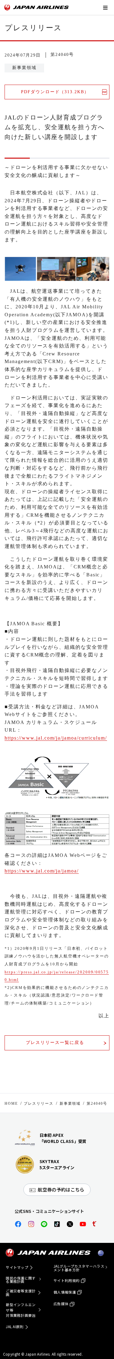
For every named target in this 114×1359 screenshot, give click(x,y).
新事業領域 (70, 1103)
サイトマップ (17, 1267)
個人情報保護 (65, 1292)
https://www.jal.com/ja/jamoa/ (42, 870)
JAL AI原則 (15, 1326)
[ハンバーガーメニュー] (105, 7)
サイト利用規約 (67, 1280)
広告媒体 (61, 1303)
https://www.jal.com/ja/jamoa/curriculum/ (56, 737)
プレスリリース (38, 1103)
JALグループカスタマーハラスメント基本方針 (79, 1268)
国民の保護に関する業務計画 (21, 1280)
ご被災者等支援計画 (21, 1292)
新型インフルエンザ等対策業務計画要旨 (21, 1310)
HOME (11, 1103)
